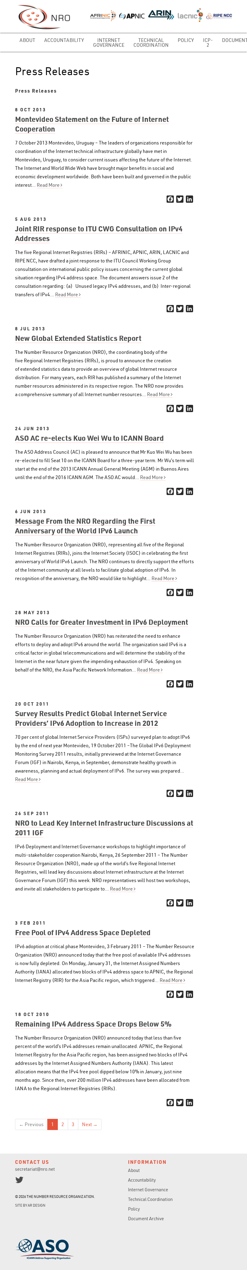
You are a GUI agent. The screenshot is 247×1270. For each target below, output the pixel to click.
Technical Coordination (151, 42)
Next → (90, 1124)
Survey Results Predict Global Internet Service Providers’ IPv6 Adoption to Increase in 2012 (91, 718)
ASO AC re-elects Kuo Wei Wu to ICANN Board (89, 438)
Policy (186, 40)
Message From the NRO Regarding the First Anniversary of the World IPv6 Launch (85, 525)
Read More (49, 185)
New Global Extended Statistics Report (78, 338)
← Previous (31, 1124)
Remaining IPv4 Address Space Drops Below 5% (93, 1023)
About (27, 40)
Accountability (64, 40)
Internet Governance (108, 42)
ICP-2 (208, 42)
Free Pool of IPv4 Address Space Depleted (83, 932)
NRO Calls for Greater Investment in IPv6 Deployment (101, 622)
